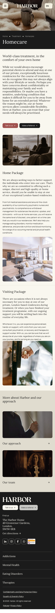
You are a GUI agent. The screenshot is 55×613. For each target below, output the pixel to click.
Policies (6, 605)
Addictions (9, 556)
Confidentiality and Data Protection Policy (20, 592)
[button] (48, 6)
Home (5, 36)
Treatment (16, 36)
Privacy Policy (15, 605)
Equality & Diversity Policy (13, 596)
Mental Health (11, 565)
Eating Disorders (13, 573)
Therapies (8, 582)
